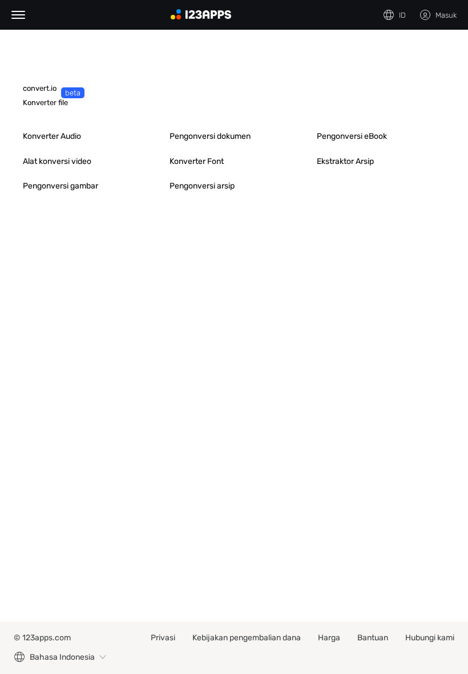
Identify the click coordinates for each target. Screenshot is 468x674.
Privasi (163, 638)
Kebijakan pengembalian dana (246, 638)
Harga (329, 638)
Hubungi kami (429, 638)
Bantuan (372, 638)
